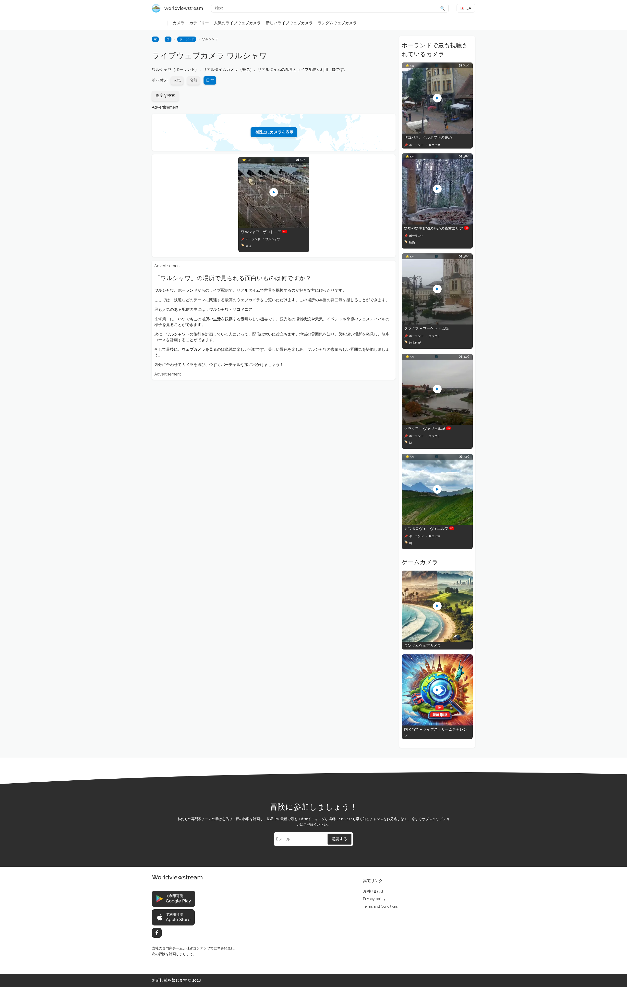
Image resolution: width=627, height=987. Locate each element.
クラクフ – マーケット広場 (426, 328)
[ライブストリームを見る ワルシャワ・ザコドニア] (273, 226)
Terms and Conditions (380, 906)
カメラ (178, 23)
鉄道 (249, 246)
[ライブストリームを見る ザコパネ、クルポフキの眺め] (437, 132)
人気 (177, 80)
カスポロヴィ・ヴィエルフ (428, 528)
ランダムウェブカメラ (337, 23)
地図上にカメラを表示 (273, 132)
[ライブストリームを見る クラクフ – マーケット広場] (437, 323)
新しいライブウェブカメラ (289, 23)
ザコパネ (434, 145)
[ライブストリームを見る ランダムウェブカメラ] (437, 640)
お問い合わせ (373, 891)
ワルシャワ (272, 239)
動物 (412, 242)
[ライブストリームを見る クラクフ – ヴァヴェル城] (437, 423)
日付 (210, 80)
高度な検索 (165, 95)
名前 (193, 80)
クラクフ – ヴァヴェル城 (427, 428)
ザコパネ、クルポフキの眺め (428, 137)
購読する (339, 839)
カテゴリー (199, 23)
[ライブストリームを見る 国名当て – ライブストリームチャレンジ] (437, 724)
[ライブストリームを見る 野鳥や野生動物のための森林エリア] (437, 223)
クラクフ (434, 336)
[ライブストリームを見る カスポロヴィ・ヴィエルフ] (437, 523)
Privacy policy (374, 899)
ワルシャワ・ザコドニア (263, 232)
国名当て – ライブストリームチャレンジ (435, 732)
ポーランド (186, 39)
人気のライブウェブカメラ (237, 23)
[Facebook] (157, 933)
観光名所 (415, 343)
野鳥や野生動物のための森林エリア (436, 228)
